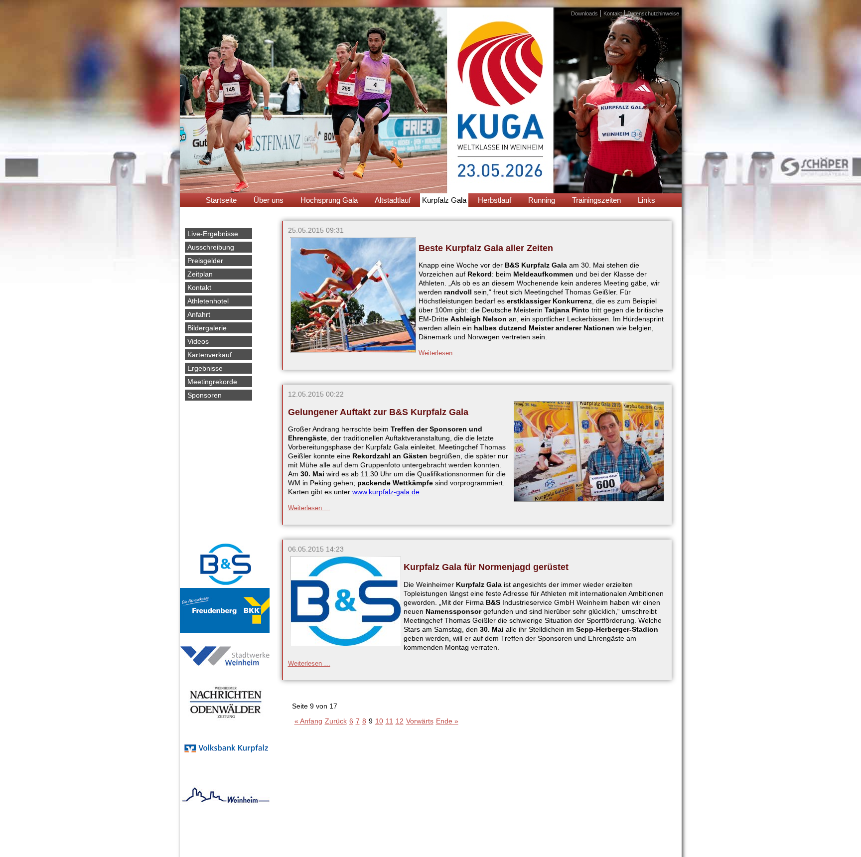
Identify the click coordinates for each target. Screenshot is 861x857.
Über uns (269, 200)
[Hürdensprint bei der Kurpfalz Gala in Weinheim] (353, 353)
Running (541, 200)
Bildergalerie (207, 328)
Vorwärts (419, 721)
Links (646, 200)
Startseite (221, 200)
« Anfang (308, 721)
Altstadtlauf (393, 200)
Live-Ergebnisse (212, 234)
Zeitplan (200, 274)
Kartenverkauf (209, 355)
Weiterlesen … (440, 353)
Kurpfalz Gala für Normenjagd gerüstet (486, 567)
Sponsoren (204, 395)
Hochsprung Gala (329, 200)
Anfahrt (198, 314)
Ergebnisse (205, 368)
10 (379, 721)
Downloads (584, 13)
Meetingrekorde (212, 382)
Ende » (447, 721)
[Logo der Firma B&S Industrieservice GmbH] (346, 646)
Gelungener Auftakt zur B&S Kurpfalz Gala (378, 412)
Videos (198, 341)
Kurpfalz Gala (444, 200)
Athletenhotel (208, 301)
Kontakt (612, 13)
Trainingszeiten (596, 200)
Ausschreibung (210, 247)
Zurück (336, 721)
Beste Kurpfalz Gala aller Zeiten (486, 248)
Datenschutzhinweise (653, 13)
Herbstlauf (494, 200)
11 (389, 721)
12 (400, 721)
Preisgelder (205, 261)
